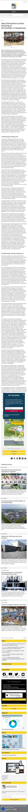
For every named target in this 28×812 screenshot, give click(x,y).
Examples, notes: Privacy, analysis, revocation (12, 415)
